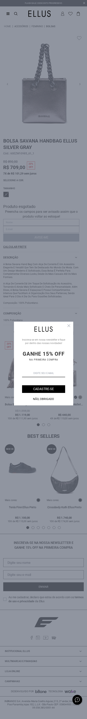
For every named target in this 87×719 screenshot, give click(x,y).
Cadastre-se (43, 389)
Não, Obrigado (43, 399)
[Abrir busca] (16, 14)
